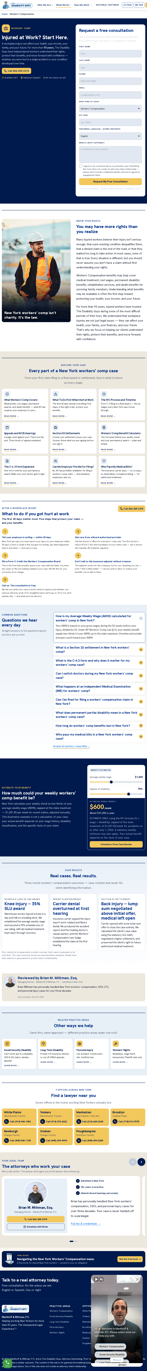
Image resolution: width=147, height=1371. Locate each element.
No (68, 692)
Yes (78, 692)
